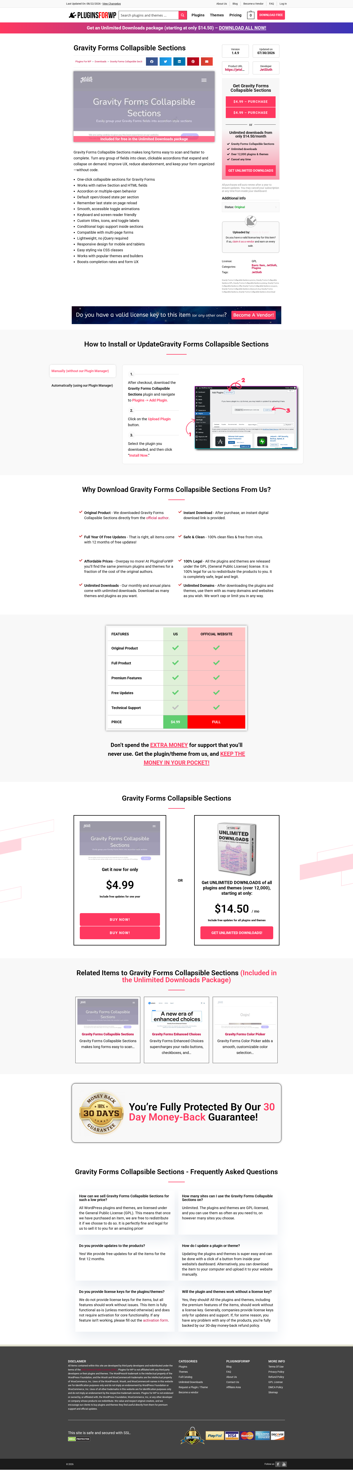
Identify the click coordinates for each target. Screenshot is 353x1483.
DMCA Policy (275, 1387)
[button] (152, 61)
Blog (235, 3)
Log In (283, 3)
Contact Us (232, 1382)
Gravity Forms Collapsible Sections (128, 61)
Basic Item (258, 265)
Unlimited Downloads (191, 1382)
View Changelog (111, 3)
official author (157, 518)
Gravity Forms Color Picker (245, 1034)
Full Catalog (185, 1376)
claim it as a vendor (243, 241)
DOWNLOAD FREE (271, 15)
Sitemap (273, 1392)
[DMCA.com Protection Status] (79, 1438)
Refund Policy (276, 1376)
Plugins (256, 268)
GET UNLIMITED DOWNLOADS (250, 170)
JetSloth (266, 70)
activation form (155, 1320)
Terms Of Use (276, 1366)
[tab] (83, 371)
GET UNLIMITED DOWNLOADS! (236, 933)
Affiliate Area (233, 1387)
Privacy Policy (276, 1371)
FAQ (271, 3)
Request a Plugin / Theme (193, 1387)
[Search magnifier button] (183, 15)
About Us (221, 3)
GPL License (275, 1382)
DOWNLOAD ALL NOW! (242, 28)
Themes (183, 1371)
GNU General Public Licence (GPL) (99, 1369)
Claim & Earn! (260, 232)
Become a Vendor (253, 3)
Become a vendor (188, 1392)
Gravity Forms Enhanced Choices (176, 1034)
